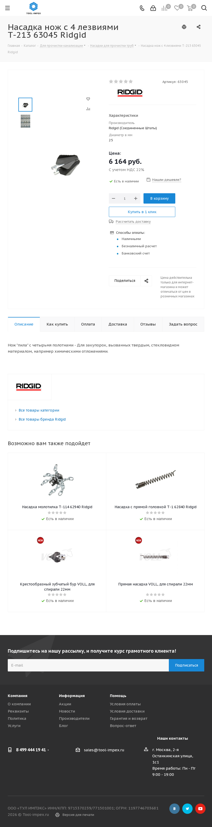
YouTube (200, 808)
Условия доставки (127, 711)
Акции (65, 703)
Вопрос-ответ (123, 725)
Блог (63, 725)
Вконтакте (174, 808)
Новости (67, 711)
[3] (121, 82)
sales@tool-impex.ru (104, 749)
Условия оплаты (125, 703)
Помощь (118, 695)
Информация (72, 695)
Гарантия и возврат (128, 718)
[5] (130, 82)
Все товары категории (39, 410)
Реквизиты (18, 711)
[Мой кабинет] (153, 8)
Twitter (187, 808)
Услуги (14, 725)
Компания (17, 695)
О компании (19, 703)
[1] (111, 82)
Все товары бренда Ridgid (42, 419)
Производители (74, 718)
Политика (17, 718)
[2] (116, 82)
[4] (126, 82)
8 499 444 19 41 (31, 749)
